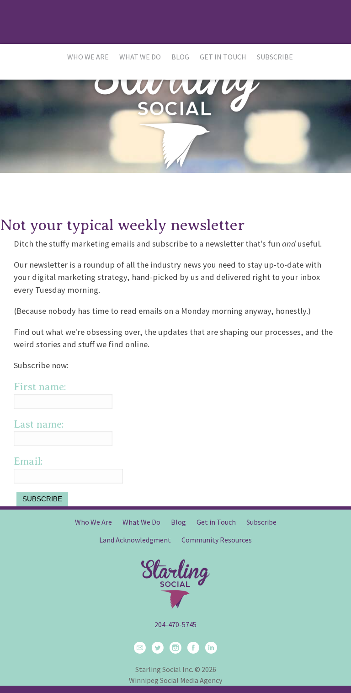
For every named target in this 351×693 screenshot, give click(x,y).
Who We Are (88, 56)
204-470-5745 (175, 624)
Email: (28, 461)
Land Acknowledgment (135, 539)
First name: (40, 386)
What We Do (140, 56)
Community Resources (216, 539)
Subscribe (275, 56)
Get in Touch (223, 56)
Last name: (39, 424)
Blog (180, 56)
